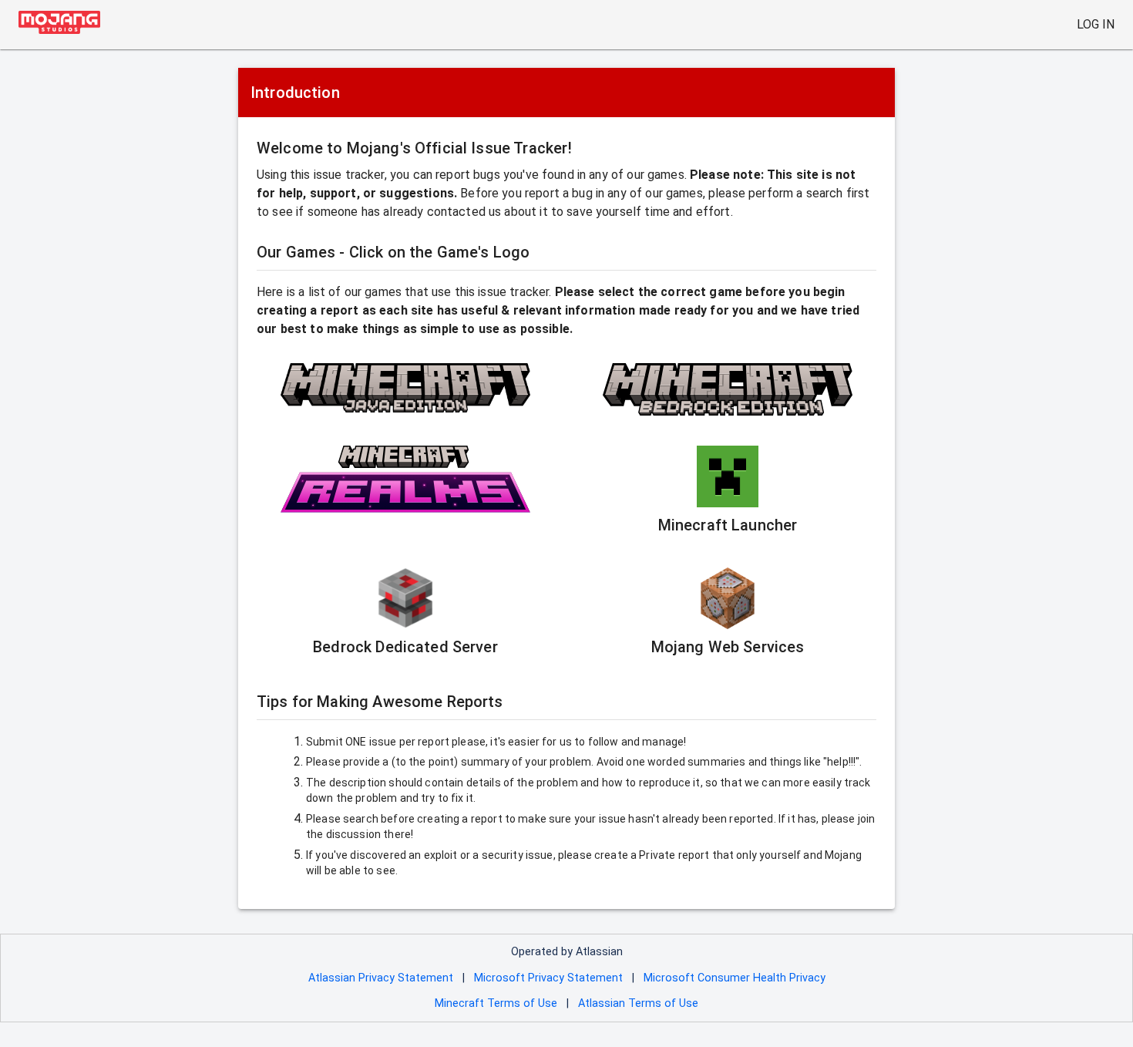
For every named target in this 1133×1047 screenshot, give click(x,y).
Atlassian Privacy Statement (380, 978)
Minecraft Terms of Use (496, 1003)
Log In (1096, 24)
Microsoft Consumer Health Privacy (734, 978)
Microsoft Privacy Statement (548, 978)
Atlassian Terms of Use (638, 1003)
